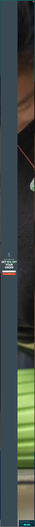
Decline (28, 524)
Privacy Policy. (21, 523)
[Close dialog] (33, 1)
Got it (25, 524)
